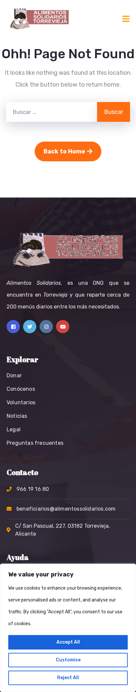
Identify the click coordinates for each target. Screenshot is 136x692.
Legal (13, 429)
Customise (68, 660)
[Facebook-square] (13, 326)
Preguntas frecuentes (35, 443)
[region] (68, 628)
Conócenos (21, 389)
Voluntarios (21, 402)
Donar (14, 375)
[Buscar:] (51, 112)
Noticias (17, 416)
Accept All (68, 642)
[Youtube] (62, 326)
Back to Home (64, 151)
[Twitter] (29, 326)
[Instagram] (46, 326)
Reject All (68, 677)
